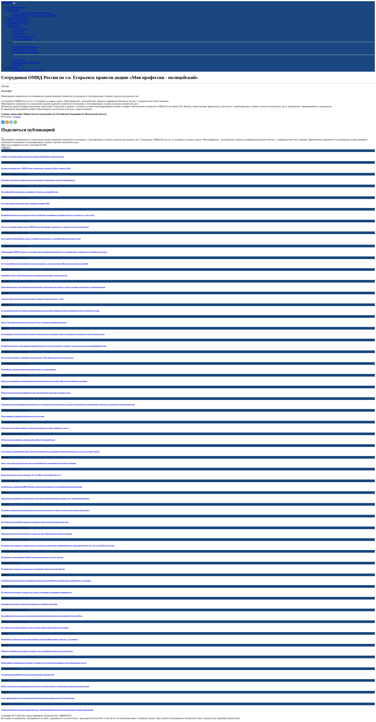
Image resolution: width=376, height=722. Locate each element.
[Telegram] (11, 122)
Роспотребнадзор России (25, 47)
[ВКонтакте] (3, 122)
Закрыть (6, 148)
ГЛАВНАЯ (16, 7)
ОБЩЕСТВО (17, 20)
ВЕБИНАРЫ (17, 18)
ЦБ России (18, 31)
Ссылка (17, 116)
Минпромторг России (24, 36)
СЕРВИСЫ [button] (13, 67)
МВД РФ (17, 65)
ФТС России (19, 59)
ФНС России (19, 28)
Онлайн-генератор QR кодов (27, 70)
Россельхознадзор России (25, 52)
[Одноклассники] (7, 122)
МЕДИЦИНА (18, 23)
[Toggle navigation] (14, 3)
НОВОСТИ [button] (13, 26)
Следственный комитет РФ (26, 62)
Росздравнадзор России (24, 49)
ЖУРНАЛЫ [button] (13, 10)
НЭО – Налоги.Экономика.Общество (32, 12)
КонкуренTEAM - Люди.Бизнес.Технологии (35, 15)
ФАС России (19, 34)
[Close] (2, 137)
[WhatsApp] (15, 122)
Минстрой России (22, 39)
